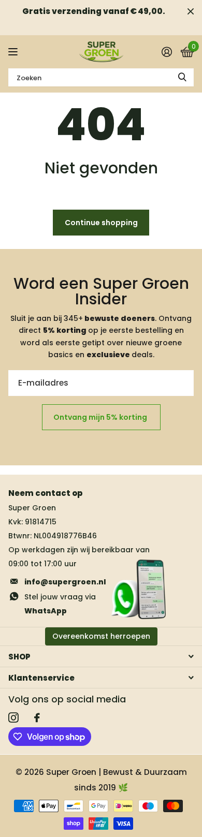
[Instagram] (13, 718)
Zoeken (182, 77)
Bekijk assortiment (14, 52)
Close (190, 11)
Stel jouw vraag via (60, 604)
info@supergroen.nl (65, 582)
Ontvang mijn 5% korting (101, 417)
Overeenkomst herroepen (101, 636)
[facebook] (37, 718)
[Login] (166, 51)
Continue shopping (101, 222)
